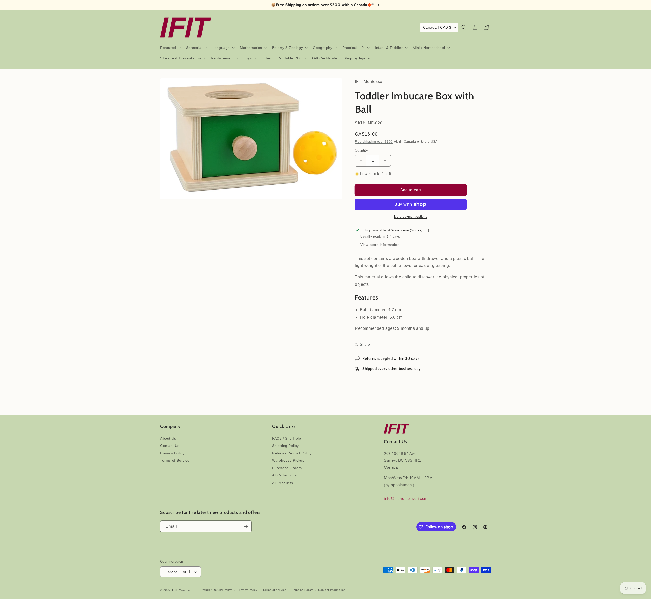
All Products (282, 483)
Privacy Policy (172, 453)
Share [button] (365, 344)
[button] (170, 47)
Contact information (331, 589)
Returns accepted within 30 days (390, 358)
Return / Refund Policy (292, 453)
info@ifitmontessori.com (406, 498)
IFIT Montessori (183, 590)
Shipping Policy (285, 446)
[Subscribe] (245, 526)
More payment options (410, 216)
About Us (168, 438)
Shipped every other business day (391, 368)
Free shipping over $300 (374, 141)
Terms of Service (175, 460)
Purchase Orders (287, 468)
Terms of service (274, 589)
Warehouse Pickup (288, 460)
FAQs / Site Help (286, 438)
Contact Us (170, 446)
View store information (380, 245)
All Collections (284, 475)
